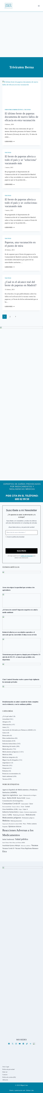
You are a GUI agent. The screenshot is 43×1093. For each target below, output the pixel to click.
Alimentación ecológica (29, 795)
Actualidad (5, 719)
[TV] (34, 1043)
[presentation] (21, 93)
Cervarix (28, 798)
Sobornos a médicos (25, 845)
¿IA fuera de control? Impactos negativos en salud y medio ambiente (20, 611)
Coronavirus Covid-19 (11, 803)
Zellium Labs (30, 1090)
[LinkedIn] (23, 1043)
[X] (12, 1043)
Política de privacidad (8, 1069)
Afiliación (5, 1080)
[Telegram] (30, 1043)
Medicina (5, 754)
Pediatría (5, 771)
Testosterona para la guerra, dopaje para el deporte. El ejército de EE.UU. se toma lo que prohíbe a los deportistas (21, 657)
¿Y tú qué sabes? (7, 716)
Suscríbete (21, 551)
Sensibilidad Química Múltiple (11, 845)
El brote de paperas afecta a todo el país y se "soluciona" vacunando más (21, 160)
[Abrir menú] (39, 5)
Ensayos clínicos (16, 806)
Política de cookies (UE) (9, 1077)
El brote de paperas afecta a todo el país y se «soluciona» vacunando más (21, 203)
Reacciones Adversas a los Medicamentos (18, 833)
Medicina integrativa (8, 757)
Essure (22, 806)
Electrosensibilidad (6, 806)
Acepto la (15, 537)
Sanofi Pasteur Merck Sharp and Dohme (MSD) (13, 842)
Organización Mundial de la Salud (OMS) (12, 823)
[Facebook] (8, 1043)
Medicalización (7, 749)
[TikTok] (26, 1043)
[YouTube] (19, 1043)
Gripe (20, 809)
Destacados (6, 735)
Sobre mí (4, 1072)
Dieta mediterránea (8, 738)
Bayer (4, 798)
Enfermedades (6, 741)
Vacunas (27, 109)
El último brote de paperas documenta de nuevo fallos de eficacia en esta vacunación (21, 117)
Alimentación (6, 724)
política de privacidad (18, 537)
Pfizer (24, 823)
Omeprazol (5, 768)
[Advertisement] (21, 34)
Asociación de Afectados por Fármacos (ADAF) (17, 730)
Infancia (21, 812)
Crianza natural (24, 804)
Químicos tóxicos (14, 826)
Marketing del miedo (9, 746)
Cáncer (4, 733)
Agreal (20, 795)
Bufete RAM (11, 798)
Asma (4, 727)
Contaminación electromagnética (12, 801)
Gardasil (27, 806)
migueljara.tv (6, 763)
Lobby (10, 815)
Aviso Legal (5, 1066)
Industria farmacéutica (14, 109)
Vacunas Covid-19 (8, 848)
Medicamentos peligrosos (10, 752)
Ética (4, 851)
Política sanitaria (32, 823)
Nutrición (5, 765)
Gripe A (25, 809)
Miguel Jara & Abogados (10, 760)
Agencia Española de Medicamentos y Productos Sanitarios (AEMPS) (19, 791)
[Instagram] (16, 1043)
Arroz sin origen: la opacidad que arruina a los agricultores (18, 589)
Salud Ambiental (8, 839)
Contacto (5, 1074)
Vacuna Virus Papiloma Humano (26, 848)
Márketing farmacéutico (16, 820)
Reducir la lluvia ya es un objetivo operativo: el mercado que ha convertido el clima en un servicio (19, 633)
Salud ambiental (7, 776)
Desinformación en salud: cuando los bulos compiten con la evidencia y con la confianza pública (20, 703)
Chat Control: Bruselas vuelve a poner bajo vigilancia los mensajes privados (20, 681)
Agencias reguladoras (10, 795)
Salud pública (21, 839)
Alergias (5, 722)
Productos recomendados (10, 773)
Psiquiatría (5, 826)
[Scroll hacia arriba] (39, 1076)
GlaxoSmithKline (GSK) (10, 809)
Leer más (10, 141)
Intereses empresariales (30, 812)
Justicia (4, 815)
